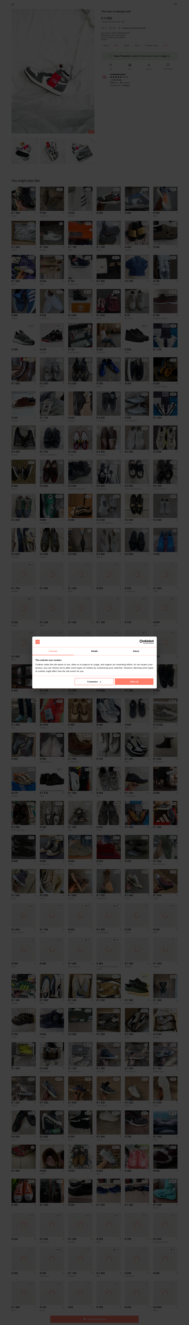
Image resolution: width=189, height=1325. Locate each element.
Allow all (134, 681)
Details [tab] (94, 651)
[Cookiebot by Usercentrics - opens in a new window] (142, 642)
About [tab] (136, 651)
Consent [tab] (53, 651)
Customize (92, 681)
